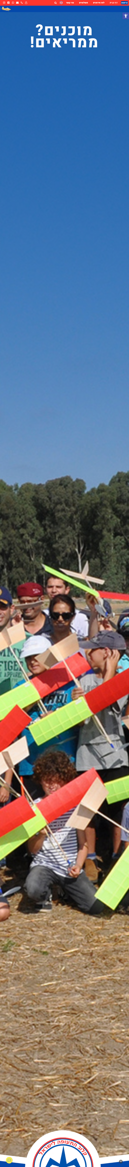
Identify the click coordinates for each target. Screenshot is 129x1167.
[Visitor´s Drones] (61, 3)
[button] (125, 16)
